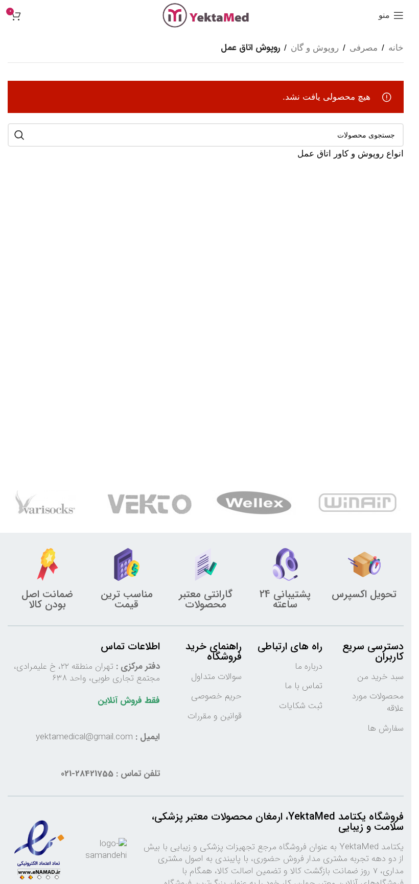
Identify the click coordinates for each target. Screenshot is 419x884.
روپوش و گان (315, 48)
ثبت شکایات (300, 706)
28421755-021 (87, 774)
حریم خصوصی (216, 696)
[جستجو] (19, 135)
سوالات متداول (216, 677)
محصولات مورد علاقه (378, 702)
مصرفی (364, 48)
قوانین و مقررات (215, 716)
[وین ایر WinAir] (359, 503)
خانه (396, 48)
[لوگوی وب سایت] (205, 14)
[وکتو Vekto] (149, 503)
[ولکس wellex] (254, 503)
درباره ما (308, 666)
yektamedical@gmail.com (84, 737)
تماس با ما (303, 686)
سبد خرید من (380, 677)
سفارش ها (385, 728)
